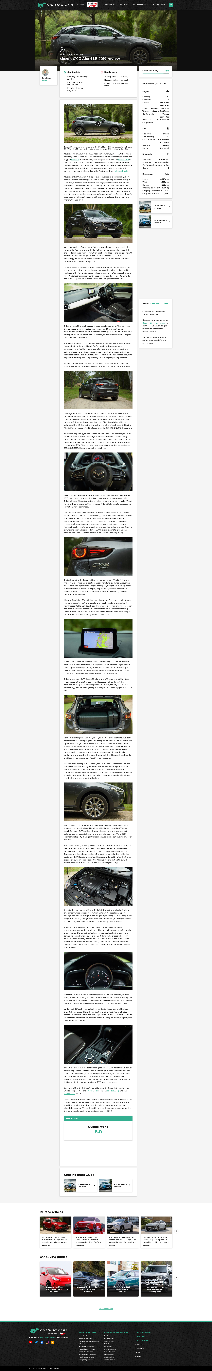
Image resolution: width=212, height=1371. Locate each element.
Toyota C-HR (92, 1091)
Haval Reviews (109, 1338)
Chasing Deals (158, 5)
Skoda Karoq (113, 1091)
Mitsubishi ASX (121, 171)
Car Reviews (109, 5)
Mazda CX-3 (123, 160)
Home (62, 54)
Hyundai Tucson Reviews (87, 1354)
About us (139, 1344)
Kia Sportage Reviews (86, 1360)
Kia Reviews (108, 1346)
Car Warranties (142, 1340)
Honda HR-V (69, 1094)
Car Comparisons (140, 5)
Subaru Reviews (109, 1352)
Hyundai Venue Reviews (87, 1349)
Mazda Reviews (109, 1357)
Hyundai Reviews (110, 1349)
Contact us (140, 1348)
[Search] (171, 5)
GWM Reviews (109, 1344)
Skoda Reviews (109, 1341)
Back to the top (106, 1309)
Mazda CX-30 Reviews (86, 1357)
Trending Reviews (87, 1332)
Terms (137, 1352)
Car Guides (140, 1336)
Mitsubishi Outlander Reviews (89, 1341)
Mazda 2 (75, 160)
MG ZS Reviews (84, 1344)
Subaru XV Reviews (85, 1338)
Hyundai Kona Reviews (86, 1346)
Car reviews (70, 54)
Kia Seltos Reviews (85, 1336)
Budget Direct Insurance (153, 323)
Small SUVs (79, 54)
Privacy (138, 1356)
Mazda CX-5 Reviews (86, 1352)
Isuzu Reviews (109, 1354)
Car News (123, 5)
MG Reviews (108, 1336)
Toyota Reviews (109, 1360)
